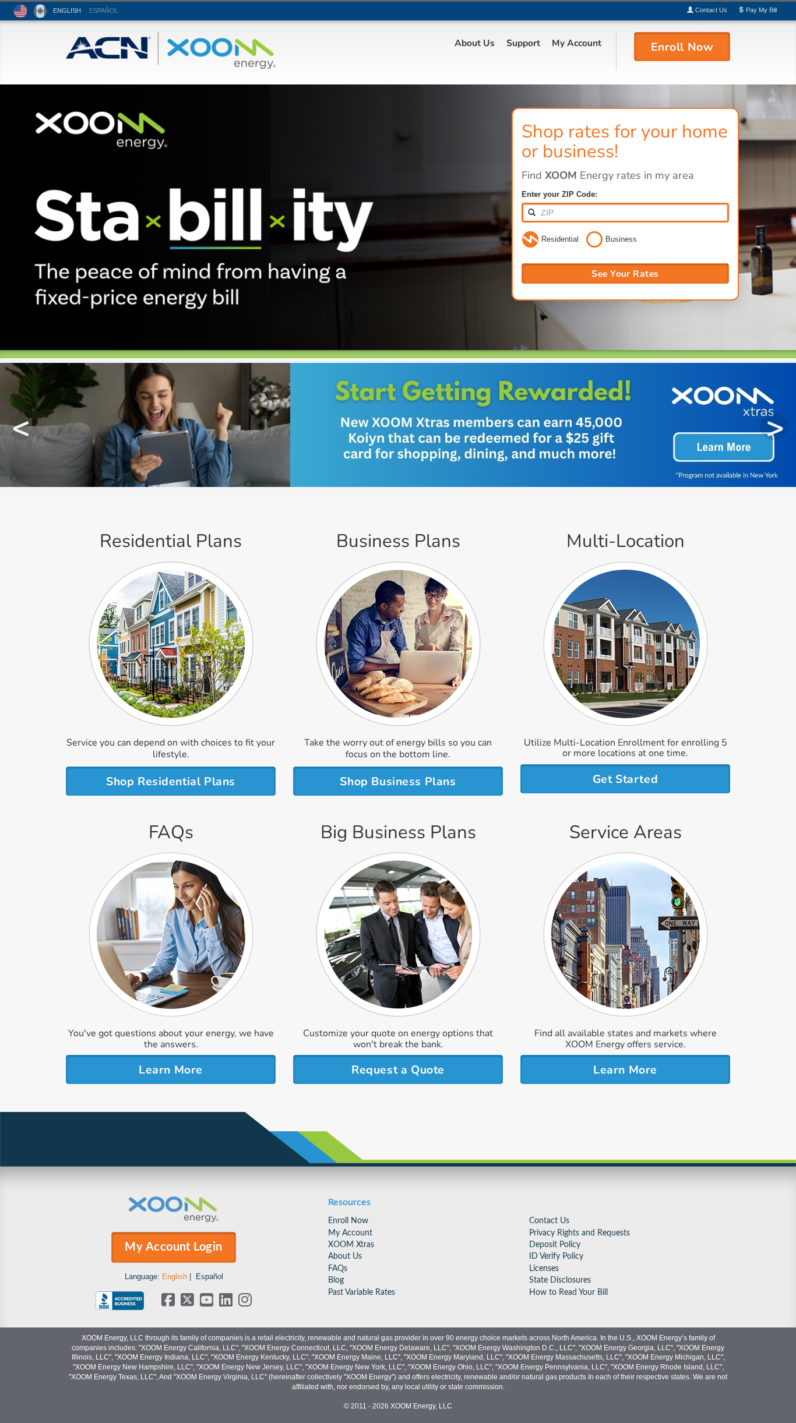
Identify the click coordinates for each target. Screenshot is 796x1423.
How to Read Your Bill (568, 1292)
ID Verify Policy (556, 1256)
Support (523, 42)
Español (209, 1276)
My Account (576, 42)
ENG (67, 10)
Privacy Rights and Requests (579, 1232)
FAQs (337, 1268)
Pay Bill (760, 9)
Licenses (544, 1268)
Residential (560, 239)
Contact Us (549, 1220)
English (174, 1276)
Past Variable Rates (361, 1292)
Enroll (682, 46)
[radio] (530, 240)
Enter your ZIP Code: (559, 194)
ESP (103, 10)
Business (621, 239)
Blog (336, 1280)
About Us (475, 42)
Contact (710, 9)
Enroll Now (348, 1220)
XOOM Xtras (351, 1244)
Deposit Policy (554, 1244)
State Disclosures (560, 1280)
